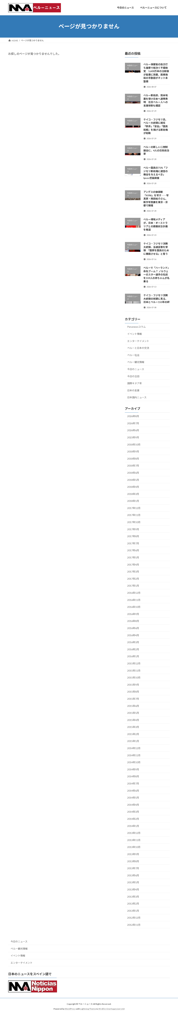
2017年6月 (133, 550)
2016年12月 (133, 592)
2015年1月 (133, 741)
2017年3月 (133, 571)
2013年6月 (133, 875)
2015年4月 (133, 719)
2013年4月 (133, 889)
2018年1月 (133, 500)
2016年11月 (133, 599)
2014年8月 (133, 776)
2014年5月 (133, 797)
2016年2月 (133, 649)
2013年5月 (133, 882)
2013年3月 (133, 896)
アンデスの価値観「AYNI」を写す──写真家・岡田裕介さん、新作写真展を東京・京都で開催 (156, 198)
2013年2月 (133, 903)
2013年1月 (133, 910)
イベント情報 (134, 333)
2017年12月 (133, 507)
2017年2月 (133, 578)
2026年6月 (133, 430)
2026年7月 (133, 423)
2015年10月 (133, 677)
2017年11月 (133, 515)
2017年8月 (133, 536)
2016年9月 (133, 613)
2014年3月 (133, 811)
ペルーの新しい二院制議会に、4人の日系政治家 (156, 150)
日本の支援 (133, 390)
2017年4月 (133, 564)
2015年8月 (133, 691)
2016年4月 (133, 635)
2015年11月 (133, 670)
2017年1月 (133, 585)
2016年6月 (133, 628)
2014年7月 (133, 783)
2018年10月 (133, 444)
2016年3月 (133, 642)
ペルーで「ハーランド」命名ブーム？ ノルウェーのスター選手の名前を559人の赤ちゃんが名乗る (156, 274)
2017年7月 (133, 543)
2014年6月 (133, 790)
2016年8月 (133, 620)
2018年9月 (133, 451)
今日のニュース (135, 369)
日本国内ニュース (137, 397)
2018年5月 (133, 479)
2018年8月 (133, 458)
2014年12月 (133, 748)
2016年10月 (133, 606)
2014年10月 (133, 762)
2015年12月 (133, 663)
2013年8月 (133, 861)
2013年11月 (133, 839)
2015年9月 (133, 684)
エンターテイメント (138, 340)
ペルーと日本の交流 (138, 347)
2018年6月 (133, 472)
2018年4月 (133, 486)
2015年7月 (133, 698)
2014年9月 (133, 769)
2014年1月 (133, 825)
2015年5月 (133, 712)
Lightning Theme (88, 1009)
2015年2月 (133, 733)
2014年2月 (133, 818)
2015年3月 (133, 726)
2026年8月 (133, 416)
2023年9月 (133, 437)
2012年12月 (133, 917)
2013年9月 (133, 854)
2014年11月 (133, 755)
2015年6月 (133, 705)
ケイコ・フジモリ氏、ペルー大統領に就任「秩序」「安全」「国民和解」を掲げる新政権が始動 (155, 126)
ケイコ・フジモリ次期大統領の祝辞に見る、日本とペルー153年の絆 (156, 298)
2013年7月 (133, 868)
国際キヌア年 (134, 383)
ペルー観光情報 (135, 362)
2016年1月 (133, 656)
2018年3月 (133, 493)
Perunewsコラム (136, 326)
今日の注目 (133, 376)
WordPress (70, 1009)
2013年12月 (133, 832)
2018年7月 (133, 465)
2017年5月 (133, 557)
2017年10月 (133, 522)
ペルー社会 (133, 354)
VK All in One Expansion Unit (111, 1009)
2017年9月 (133, 529)
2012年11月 (133, 924)
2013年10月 (133, 847)
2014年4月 (133, 804)
